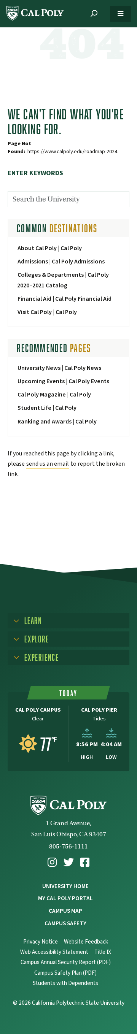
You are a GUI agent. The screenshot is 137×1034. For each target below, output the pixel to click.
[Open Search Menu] (94, 13)
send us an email (47, 464)
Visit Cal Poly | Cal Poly (47, 312)
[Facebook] (85, 862)
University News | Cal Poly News (59, 368)
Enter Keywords (35, 173)
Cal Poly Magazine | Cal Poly (54, 394)
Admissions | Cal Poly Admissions (61, 261)
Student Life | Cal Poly (47, 408)
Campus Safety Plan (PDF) (65, 973)
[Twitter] (68, 862)
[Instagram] (52, 862)
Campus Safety (65, 923)
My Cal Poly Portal (65, 898)
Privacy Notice (40, 942)
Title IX (102, 952)
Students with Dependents (65, 983)
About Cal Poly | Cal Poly (50, 248)
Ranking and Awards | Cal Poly (57, 421)
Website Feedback (86, 942)
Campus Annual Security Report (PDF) (66, 962)
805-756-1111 (68, 846)
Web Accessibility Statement (54, 952)
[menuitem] (52, 862)
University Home (65, 886)
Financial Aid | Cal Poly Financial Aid (65, 299)
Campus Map (65, 911)
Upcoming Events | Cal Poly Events (63, 381)
